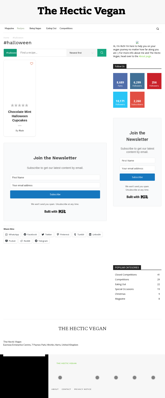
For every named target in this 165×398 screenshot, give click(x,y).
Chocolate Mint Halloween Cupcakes (19, 116)
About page (145, 56)
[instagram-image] (60, 376)
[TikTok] (85, 335)
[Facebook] (133, 29)
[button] (158, 28)
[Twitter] (127, 29)
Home (6, 37)
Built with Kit (55, 211)
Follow (137, 74)
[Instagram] (121, 29)
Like (120, 74)
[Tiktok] (145, 29)
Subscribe (137, 93)
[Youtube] (139, 29)
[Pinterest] (150, 29)
